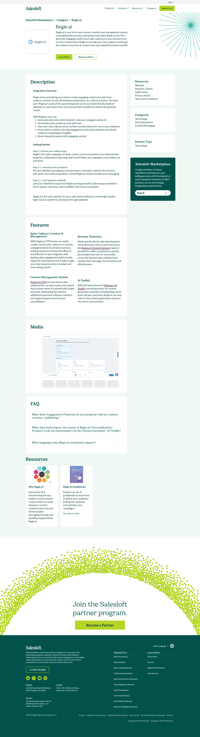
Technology (141, 118)
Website (139, 85)
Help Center (141, 92)
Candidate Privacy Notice (117, 715)
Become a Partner (100, 625)
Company (151, 8)
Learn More (64, 57)
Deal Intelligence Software (124, 684)
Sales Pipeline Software (123, 701)
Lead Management (121, 690)
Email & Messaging (145, 125)
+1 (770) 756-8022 (37, 669)
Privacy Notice (143, 95)
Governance (152, 656)
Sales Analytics (119, 662)
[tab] (48, 383)
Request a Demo (85, 57)
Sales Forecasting (120, 656)
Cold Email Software (122, 695)
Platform (109, 8)
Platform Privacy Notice (96, 715)
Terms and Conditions (146, 98)
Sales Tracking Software (123, 668)
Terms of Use (134, 715)
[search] (153, 193)
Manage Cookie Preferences (162, 721)
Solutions (122, 8)
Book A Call (167, 8)
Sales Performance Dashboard (126, 679)
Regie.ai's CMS (38, 282)
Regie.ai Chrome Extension (96, 247)
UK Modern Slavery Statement (153, 715)
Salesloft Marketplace (156, 668)
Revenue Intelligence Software (126, 707)
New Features (152, 673)
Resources (137, 8)
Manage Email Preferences (138, 721)
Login (170, 2)
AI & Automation (144, 122)
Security (150, 662)
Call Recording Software (123, 673)
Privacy (82, 715)
